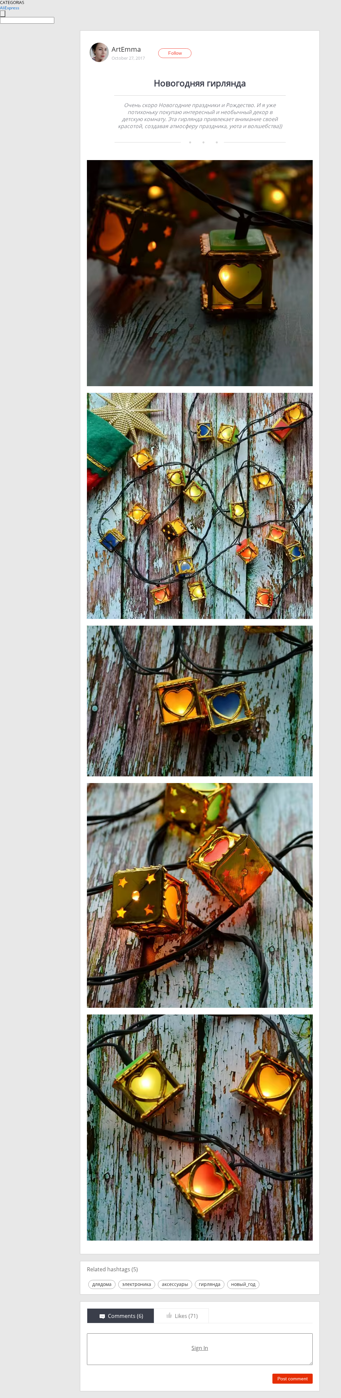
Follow (175, 53)
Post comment (292, 1378)
